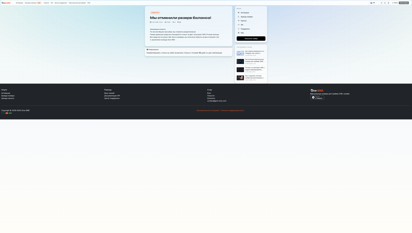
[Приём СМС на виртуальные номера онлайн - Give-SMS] (5, 3)
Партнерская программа (77, 3)
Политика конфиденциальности (232, 110)
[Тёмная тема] (385, 3)
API (52, 3)
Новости (155, 12)
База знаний (109, 93)
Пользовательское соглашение (207, 110)
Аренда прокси (7, 98)
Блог (209, 93)
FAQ (88, 3)
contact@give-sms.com (216, 101)
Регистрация (404, 3)
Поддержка (245, 29)
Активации (19, 3)
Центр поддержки (61, 3)
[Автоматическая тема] (388, 3)
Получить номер (251, 38)
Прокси (46, 3)
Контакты (211, 98)
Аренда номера (247, 17)
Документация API (112, 96)
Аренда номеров (32, 3)
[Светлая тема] (381, 3)
